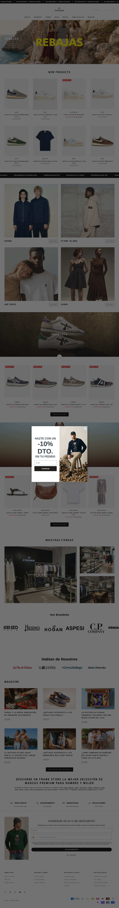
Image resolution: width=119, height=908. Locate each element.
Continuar (46, 469)
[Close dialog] (85, 428)
